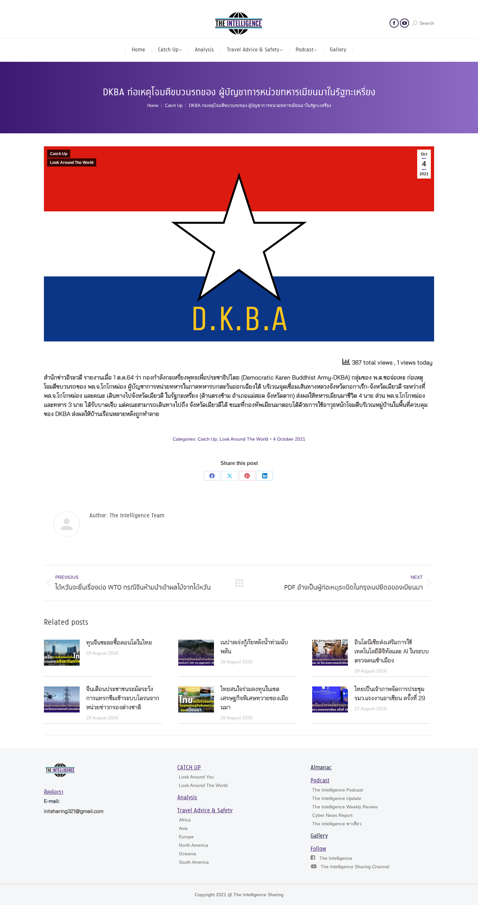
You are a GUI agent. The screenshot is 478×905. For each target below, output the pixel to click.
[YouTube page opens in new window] (404, 23)
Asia (183, 828)
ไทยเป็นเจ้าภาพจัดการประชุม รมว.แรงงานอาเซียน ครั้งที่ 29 (389, 693)
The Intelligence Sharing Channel (355, 866)
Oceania (187, 853)
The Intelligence (335, 858)
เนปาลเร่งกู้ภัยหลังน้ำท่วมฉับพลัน (254, 647)
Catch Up (58, 154)
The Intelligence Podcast (337, 789)
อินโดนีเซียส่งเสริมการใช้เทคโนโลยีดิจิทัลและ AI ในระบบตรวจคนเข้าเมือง (391, 652)
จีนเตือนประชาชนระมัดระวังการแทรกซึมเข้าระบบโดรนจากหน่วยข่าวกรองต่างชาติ (122, 698)
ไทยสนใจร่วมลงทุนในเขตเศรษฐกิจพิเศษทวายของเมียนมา (254, 698)
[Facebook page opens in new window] (394, 23)
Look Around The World (71, 162)
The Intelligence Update (336, 798)
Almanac (321, 767)
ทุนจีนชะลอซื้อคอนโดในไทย (119, 643)
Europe (186, 836)
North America (193, 845)
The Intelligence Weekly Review (345, 806)
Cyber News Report (332, 815)
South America (194, 862)
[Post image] (62, 653)
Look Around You (196, 776)
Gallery (319, 836)
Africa (185, 819)
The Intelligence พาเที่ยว (337, 823)
